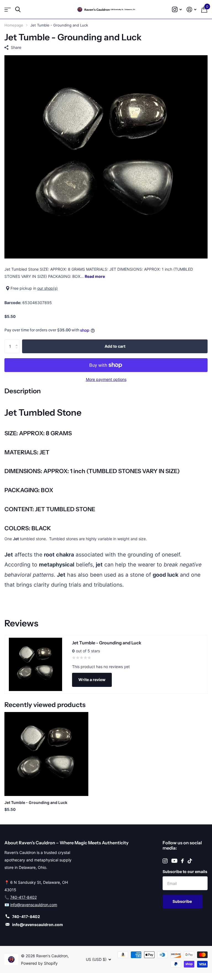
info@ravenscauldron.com (33, 904)
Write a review (91, 679)
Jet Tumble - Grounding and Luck (35, 802)
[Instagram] (165, 860)
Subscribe (183, 901)
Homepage (13, 25)
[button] (18, 341)
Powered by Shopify (39, 963)
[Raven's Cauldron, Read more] (177, 9)
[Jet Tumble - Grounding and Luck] (46, 754)
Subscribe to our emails (185, 871)
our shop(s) (47, 288)
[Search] (17, 9)
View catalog (7, 9)
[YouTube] (174, 861)
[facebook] (182, 861)
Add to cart (115, 346)
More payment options (106, 379)
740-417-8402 (23, 897)
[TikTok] (190, 860)
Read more (95, 276)
